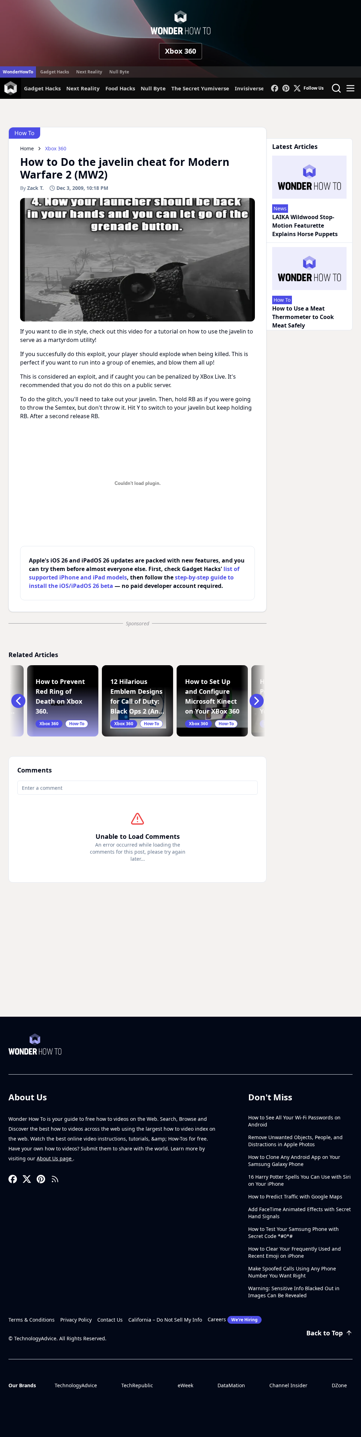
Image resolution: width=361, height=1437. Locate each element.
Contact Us (110, 1319)
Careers (233, 1319)
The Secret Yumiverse (200, 88)
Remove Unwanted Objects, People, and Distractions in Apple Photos (295, 1141)
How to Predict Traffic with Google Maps (295, 1196)
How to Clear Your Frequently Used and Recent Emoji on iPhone (294, 1252)
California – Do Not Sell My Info (165, 1319)
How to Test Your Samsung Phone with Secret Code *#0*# (293, 1232)
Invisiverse (249, 88)
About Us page (55, 1158)
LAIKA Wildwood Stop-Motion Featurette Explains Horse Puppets (305, 225)
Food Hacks (120, 88)
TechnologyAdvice (76, 1385)
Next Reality (89, 72)
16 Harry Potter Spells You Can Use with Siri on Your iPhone (299, 1180)
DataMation (231, 1385)
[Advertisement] (180, 963)
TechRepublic (137, 1385)
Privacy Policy (76, 1319)
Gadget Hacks (54, 72)
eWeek (185, 1385)
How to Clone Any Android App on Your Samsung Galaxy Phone (294, 1160)
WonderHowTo (18, 72)
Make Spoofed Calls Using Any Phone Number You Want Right (292, 1272)
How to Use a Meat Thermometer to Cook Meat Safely (303, 317)
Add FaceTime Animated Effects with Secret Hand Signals (299, 1213)
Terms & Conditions (31, 1319)
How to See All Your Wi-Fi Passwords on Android (294, 1121)
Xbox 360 (180, 51)
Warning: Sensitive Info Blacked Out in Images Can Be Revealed (293, 1292)
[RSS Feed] (55, 1179)
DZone (339, 1385)
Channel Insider (288, 1385)
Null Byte (119, 72)
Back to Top (324, 1333)
